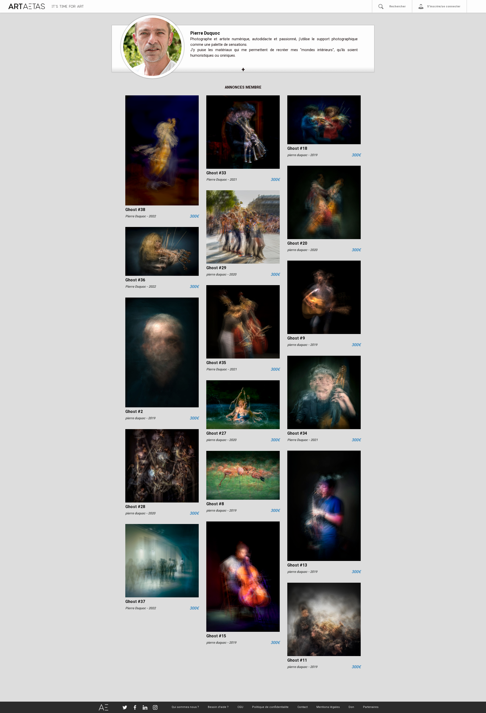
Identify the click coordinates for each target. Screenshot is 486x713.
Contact (302, 707)
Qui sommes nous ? (185, 707)
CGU (240, 707)
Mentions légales (328, 707)
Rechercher (397, 6)
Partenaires (370, 707)
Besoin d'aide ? (218, 707)
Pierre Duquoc (205, 33)
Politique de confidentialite (270, 707)
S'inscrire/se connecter (443, 6)
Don (351, 707)
